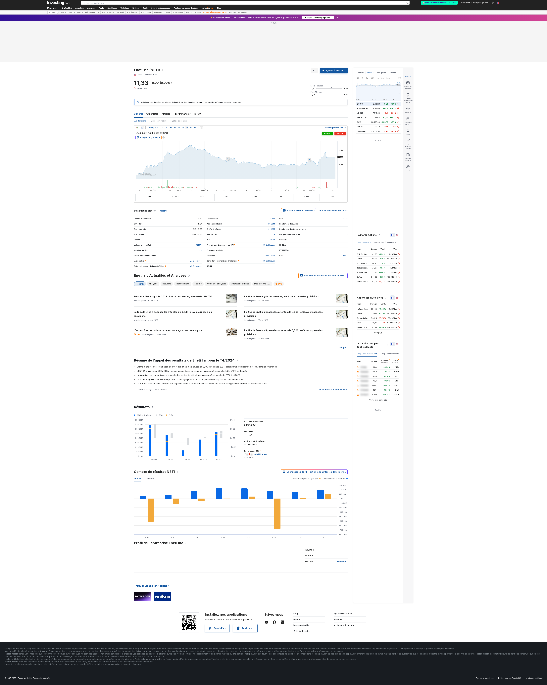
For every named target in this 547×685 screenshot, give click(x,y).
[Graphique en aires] (142, 127)
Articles (166, 113)
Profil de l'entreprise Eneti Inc (158, 543)
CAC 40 (360, 104)
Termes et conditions (485, 678)
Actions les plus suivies (370, 297)
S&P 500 (360, 127)
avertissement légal (534, 678)
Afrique (198, 12)
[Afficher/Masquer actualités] (201, 127)
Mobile (296, 619)
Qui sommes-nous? (343, 613)
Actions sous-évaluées (238, 12)
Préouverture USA (92, 12)
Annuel (137, 478)
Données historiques (160, 121)
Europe (167, 12)
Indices (370, 73)
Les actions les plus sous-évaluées (368, 345)
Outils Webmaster (301, 631)
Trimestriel (149, 478)
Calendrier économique (160, 8)
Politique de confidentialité (509, 678)
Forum (197, 113)
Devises (360, 73)
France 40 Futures (364, 108)
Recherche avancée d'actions (186, 8)
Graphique (152, 113)
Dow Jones (361, 131)
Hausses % (379, 242)
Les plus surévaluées (390, 354)
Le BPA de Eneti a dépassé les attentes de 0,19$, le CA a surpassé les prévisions (173, 314)
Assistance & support (344, 625)
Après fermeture (108, 12)
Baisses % (391, 242)
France (80, 12)
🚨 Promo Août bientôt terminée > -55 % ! (439, 3)
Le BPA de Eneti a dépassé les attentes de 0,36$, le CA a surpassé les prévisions (283, 314)
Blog (295, 613)
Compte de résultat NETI (154, 472)
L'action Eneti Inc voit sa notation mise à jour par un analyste (168, 330)
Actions (52, 12)
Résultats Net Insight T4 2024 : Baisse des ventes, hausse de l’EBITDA (173, 296)
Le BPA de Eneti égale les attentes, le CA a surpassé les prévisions (281, 296)
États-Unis (342, 561)
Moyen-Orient (178, 12)
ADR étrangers (132, 12)
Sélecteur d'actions (67, 12)
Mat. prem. (381, 73)
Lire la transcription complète (333, 389)
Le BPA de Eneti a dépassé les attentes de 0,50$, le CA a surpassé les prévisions (283, 332)
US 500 (360, 113)
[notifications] (492, 2)
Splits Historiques (179, 121)
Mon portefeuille (301, 625)
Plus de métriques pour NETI (333, 210)
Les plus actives (364, 242)
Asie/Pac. (189, 12)
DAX (359, 122)
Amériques (158, 12)
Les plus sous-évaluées (367, 354)
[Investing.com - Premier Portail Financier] (58, 3)
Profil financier (182, 113)
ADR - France (146, 12)
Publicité (338, 619)
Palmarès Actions (367, 234)
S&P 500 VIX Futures (365, 118)
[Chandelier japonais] (136, 127)
